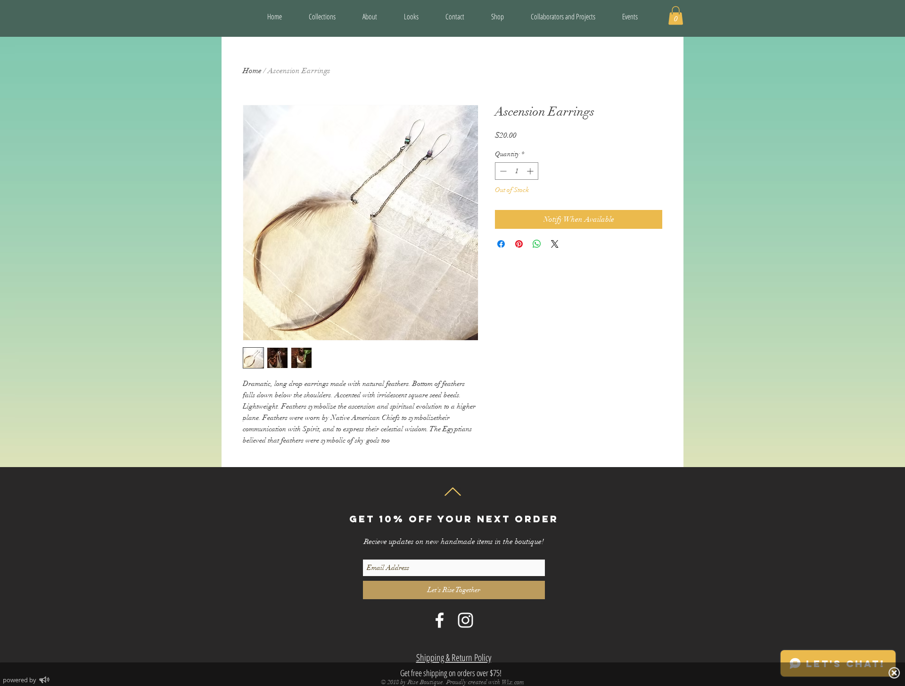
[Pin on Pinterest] (519, 244)
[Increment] (531, 171)
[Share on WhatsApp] (537, 244)
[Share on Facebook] (501, 244)
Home (252, 70)
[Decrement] (502, 171)
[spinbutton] (516, 171)
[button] (563, 16)
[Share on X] (554, 244)
